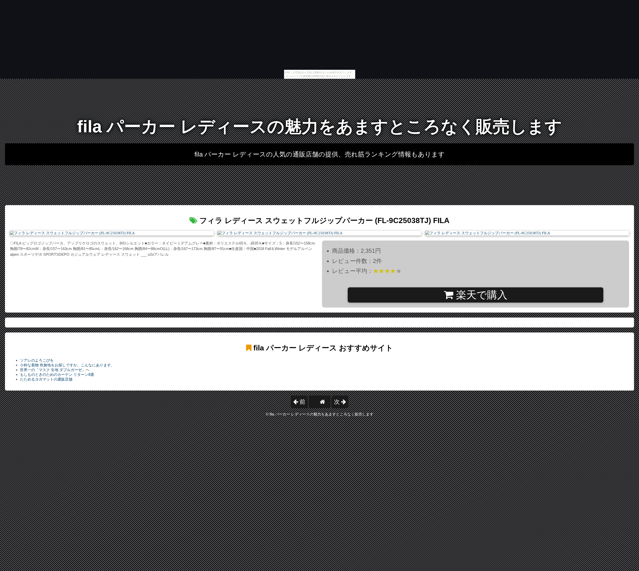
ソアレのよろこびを (37, 360)
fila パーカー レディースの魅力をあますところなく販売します (319, 126)
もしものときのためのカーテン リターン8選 (57, 374)
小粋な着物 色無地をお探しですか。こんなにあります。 (67, 365)
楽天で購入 (480, 295)
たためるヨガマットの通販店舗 (46, 379)
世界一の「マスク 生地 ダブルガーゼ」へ (54, 370)
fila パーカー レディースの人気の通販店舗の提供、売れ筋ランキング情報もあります (319, 154)
